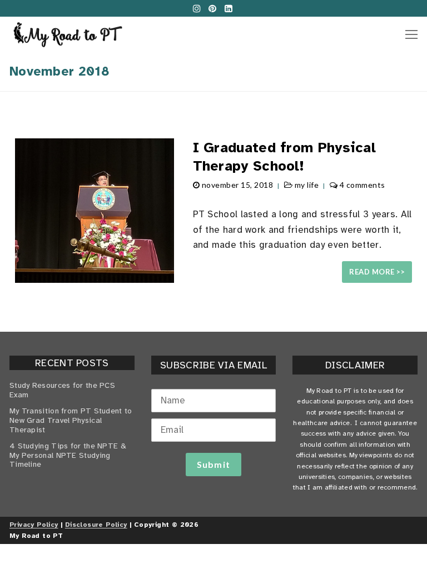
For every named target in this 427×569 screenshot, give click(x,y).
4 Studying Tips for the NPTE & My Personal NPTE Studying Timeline (67, 456)
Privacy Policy (33, 524)
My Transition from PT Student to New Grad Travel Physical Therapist (70, 421)
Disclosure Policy (96, 524)
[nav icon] (411, 34)
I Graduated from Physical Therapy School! (284, 156)
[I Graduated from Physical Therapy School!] (94, 210)
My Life (305, 184)
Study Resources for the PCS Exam (62, 390)
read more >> (377, 271)
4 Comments (361, 184)
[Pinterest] (213, 8)
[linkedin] (229, 8)
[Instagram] (196, 8)
